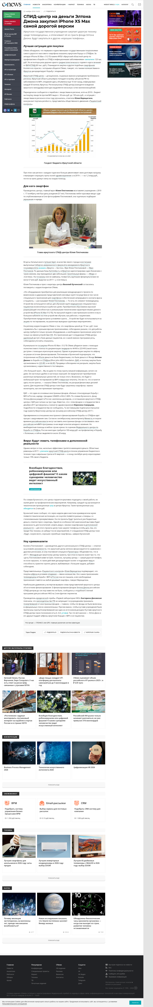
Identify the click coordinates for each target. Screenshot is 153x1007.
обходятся (28, 508)
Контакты (60, 977)
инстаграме (86, 262)
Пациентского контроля (52, 571)
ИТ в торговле (9, 79)
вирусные (64, 379)
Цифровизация (10, 55)
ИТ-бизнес (8, 94)
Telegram (81, 980)
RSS (110, 968)
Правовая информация (118, 977)
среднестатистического (69, 62)
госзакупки (42, 345)
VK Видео (81, 974)
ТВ (94, 4)
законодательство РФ (45, 601)
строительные (73, 274)
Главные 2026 (10, 42)
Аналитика (47, 4)
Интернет (7, 89)
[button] (132, 4)
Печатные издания (38, 983)
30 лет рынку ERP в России (10, 35)
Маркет (34, 974)
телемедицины (30, 577)
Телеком (7, 84)
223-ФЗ (42, 363)
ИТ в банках (8, 74)
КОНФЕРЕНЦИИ (60, 4)
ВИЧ (28, 65)
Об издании (60, 968)
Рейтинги (8, 99)
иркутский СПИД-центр (59, 451)
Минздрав (34, 555)
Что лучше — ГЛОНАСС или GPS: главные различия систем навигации (52, 623)
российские (29, 424)
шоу (52, 505)
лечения (97, 62)
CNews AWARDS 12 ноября (10, 22)
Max (79, 968)
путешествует (50, 262)
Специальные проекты (40, 971)
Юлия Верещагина (73, 571)
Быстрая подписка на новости (120, 965)
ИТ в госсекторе (10, 70)
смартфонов (89, 65)
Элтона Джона (83, 587)
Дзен (80, 983)
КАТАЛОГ (125, 4)
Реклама (59, 971)
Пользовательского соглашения (14, 1004)
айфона (34, 574)
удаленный (28, 338)
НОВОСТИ (36, 4)
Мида (91, 274)
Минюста (88, 418)
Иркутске (27, 71)
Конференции (36, 968)
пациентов (28, 307)
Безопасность (9, 65)
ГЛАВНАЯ (27, 4)
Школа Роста (9, 29)
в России (55, 577)
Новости (10, 968)
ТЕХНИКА (80, 4)
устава (64, 613)
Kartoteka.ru (54, 271)
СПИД (32, 65)
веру (91, 560)
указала (42, 268)
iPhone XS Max (40, 312)
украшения (28, 199)
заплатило (89, 59)
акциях (27, 321)
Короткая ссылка (92, 632)
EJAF (77, 360)
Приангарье (73, 552)
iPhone (41, 357)
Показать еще (53, 785)
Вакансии (60, 974)
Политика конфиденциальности (121, 971)
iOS (51, 335)
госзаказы (40, 277)
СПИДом (46, 360)
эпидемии (52, 574)
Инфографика (9, 104)
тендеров (65, 348)
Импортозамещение (11, 60)
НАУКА (88, 4)
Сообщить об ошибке (117, 974)
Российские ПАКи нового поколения (11, 49)
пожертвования (30, 604)
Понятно (135, 1003)
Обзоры (10, 977)
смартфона (56, 298)
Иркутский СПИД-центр (34, 76)
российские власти (40, 421)
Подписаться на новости (70, 632)
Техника (34, 977)
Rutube (81, 977)
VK (79, 971)
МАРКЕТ (72, 4)
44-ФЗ (52, 363)
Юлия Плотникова (57, 301)
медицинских (76, 304)
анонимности (40, 549)
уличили (44, 451)
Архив (9, 980)
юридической (42, 598)
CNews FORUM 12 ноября (9, 15)
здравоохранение (63, 175)
